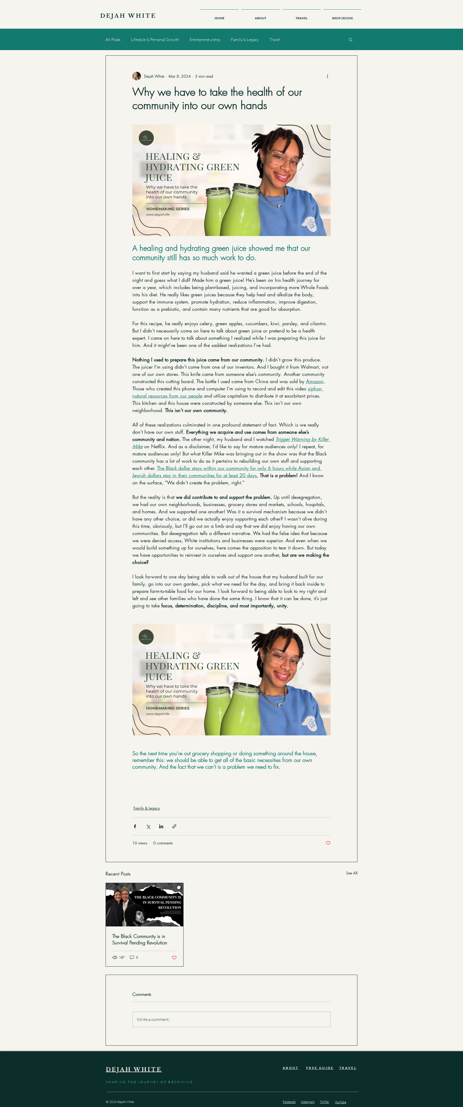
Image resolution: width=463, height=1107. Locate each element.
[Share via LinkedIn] (161, 826)
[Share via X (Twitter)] (148, 826)
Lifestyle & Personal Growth (155, 39)
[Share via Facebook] (134, 826)
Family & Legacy (245, 39)
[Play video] (231, 679)
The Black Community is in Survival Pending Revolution (139, 939)
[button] (350, 39)
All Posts (113, 39)
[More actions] (327, 76)
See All (351, 873)
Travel (275, 39)
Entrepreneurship (205, 39)
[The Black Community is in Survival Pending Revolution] (144, 904)
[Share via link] (174, 826)
